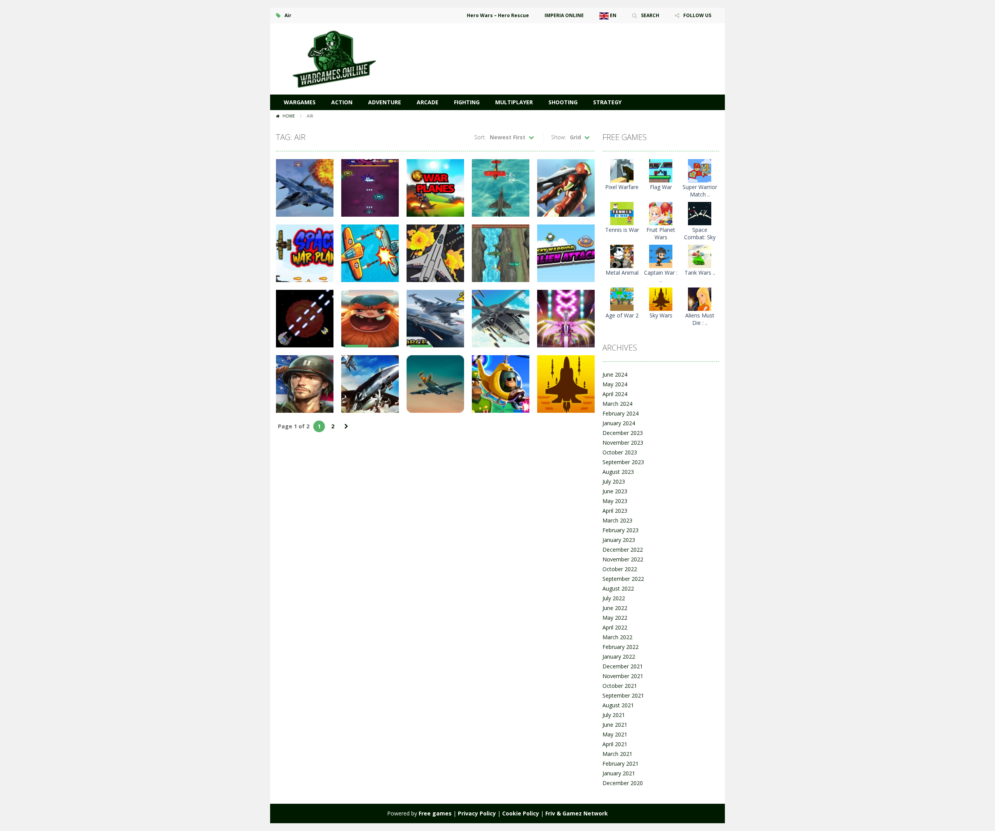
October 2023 (619, 452)
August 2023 (618, 471)
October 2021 (619, 685)
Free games (435, 813)
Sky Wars (660, 315)
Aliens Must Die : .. (699, 319)
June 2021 (614, 724)
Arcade (427, 102)
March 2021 (617, 753)
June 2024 (614, 374)
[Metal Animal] (622, 255)
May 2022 (614, 617)
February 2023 (620, 530)
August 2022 (618, 588)
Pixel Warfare (622, 187)
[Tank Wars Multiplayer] (699, 255)
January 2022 (618, 656)
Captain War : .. (660, 276)
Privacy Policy (477, 813)
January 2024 (618, 423)
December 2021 (622, 666)
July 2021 (613, 715)
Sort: (480, 137)
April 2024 (614, 394)
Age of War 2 (622, 315)
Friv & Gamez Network (576, 813)
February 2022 (620, 646)
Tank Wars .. (699, 272)
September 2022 (623, 578)
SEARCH (650, 15)
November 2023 (622, 442)
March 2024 (617, 403)
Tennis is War (622, 229)
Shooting (563, 102)
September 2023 (623, 462)
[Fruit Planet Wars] (660, 213)
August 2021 (618, 705)
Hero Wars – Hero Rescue (498, 15)
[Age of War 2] (622, 298)
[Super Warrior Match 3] (699, 170)
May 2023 (614, 501)
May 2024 (614, 384)
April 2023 (614, 510)
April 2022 (614, 627)
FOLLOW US (697, 15)
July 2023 (613, 481)
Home (288, 116)
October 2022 (619, 569)
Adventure (384, 102)
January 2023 (618, 539)
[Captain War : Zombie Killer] (660, 255)
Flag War (661, 187)
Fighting (467, 102)
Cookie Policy (520, 813)
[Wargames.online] (334, 58)
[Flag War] (660, 170)
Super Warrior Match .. (700, 190)
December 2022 (622, 549)
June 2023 (614, 491)
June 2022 (614, 608)
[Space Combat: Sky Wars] (699, 213)
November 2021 (622, 676)
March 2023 (617, 520)
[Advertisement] (577, 46)
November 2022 (622, 559)
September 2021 (623, 695)
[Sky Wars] (660, 298)
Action (342, 102)
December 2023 (622, 433)
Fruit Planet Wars (660, 233)
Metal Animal (622, 272)
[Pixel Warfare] (622, 170)
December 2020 (622, 783)
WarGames (300, 102)
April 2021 (614, 744)
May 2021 (614, 734)
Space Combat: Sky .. (700, 237)
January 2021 (618, 773)
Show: (558, 137)
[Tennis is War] (622, 213)
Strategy (607, 102)
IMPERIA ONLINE (564, 15)
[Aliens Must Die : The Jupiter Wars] (699, 298)
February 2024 (620, 413)
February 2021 (620, 763)
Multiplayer (514, 102)
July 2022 (613, 598)
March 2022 (617, 637)
